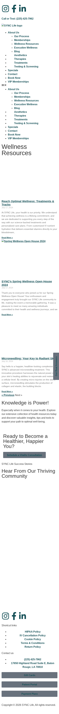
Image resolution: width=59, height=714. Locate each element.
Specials (13, 70)
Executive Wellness (25, 47)
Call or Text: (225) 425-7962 (18, 18)
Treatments (21, 62)
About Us (13, 32)
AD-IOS (8, 710)
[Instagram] (5, 9)
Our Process (21, 36)
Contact (12, 74)
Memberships (22, 40)
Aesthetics (20, 55)
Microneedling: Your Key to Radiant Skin (29, 358)
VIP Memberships (18, 81)
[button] (29, 85)
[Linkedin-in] (22, 9)
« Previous (8, 395)
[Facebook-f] (14, 9)
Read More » (7, 238)
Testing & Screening (26, 66)
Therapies (20, 59)
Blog (17, 51)
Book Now (14, 78)
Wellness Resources (26, 44)
